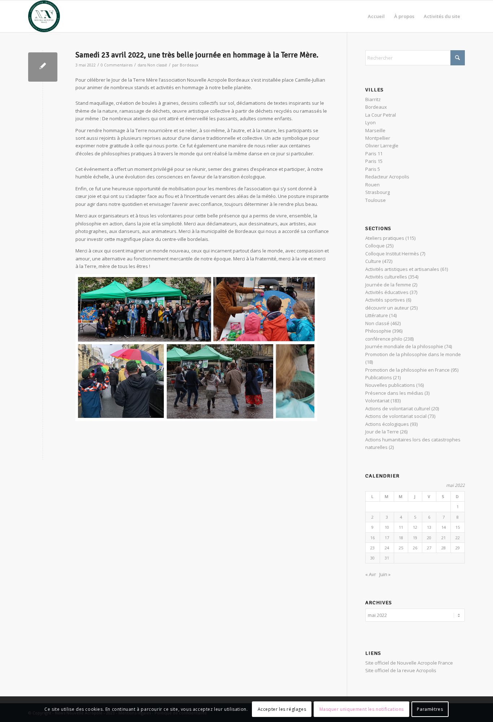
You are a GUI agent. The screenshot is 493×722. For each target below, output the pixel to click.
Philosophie (378, 331)
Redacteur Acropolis (387, 176)
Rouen (372, 184)
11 (401, 527)
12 (415, 527)
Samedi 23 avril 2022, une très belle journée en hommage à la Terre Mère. (196, 55)
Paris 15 (374, 161)
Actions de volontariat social (396, 416)
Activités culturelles (386, 276)
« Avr (370, 574)
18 (401, 537)
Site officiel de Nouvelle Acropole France (409, 663)
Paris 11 (374, 153)
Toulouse (375, 200)
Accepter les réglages (282, 709)
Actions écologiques (387, 424)
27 (429, 547)
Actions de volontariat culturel (397, 408)
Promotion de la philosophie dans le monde (413, 354)
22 (457, 537)
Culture (373, 261)
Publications (378, 377)
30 (372, 558)
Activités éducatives (387, 292)
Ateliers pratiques (384, 238)
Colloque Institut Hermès (392, 253)
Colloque (375, 245)
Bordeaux (189, 65)
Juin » (385, 574)
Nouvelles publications (390, 385)
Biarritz (373, 99)
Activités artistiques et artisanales (402, 269)
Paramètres (430, 709)
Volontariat (377, 400)
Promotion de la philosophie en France (407, 370)
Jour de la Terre (382, 431)
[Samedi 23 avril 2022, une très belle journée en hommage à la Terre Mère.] (42, 67)
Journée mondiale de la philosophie (404, 346)
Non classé (157, 65)
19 (415, 537)
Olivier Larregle (381, 145)
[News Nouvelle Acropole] (44, 16)
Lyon (370, 122)
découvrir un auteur (387, 307)
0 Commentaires (116, 65)
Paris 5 (372, 169)
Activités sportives (385, 300)
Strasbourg (377, 192)
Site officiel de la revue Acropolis (400, 670)
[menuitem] (376, 16)
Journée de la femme (388, 284)
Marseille (375, 130)
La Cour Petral (380, 115)
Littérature (376, 315)
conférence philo (383, 339)
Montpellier (377, 138)
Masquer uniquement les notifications (361, 709)
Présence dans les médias (394, 393)
